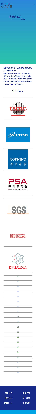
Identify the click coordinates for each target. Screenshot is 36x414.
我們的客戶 (8, 403)
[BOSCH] (18, 302)
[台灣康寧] (18, 169)
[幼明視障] (18, 362)
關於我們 (8, 393)
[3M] (18, 276)
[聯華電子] (18, 286)
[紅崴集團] (18, 317)
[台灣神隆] (18, 281)
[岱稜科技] (18, 307)
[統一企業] (18, 357)
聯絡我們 (26, 403)
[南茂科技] (18, 322)
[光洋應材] (18, 297)
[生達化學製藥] (18, 372)
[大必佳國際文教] (18, 352)
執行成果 (26, 398)
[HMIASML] (18, 342)
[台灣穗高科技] (18, 271)
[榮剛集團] (18, 337)
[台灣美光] (18, 144)
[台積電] (18, 119)
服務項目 (8, 398)
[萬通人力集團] (18, 367)
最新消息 (26, 393)
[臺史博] (18, 312)
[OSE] (18, 347)
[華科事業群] (18, 195)
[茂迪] (18, 291)
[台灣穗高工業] (18, 246)
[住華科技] (18, 327)
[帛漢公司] (18, 332)
